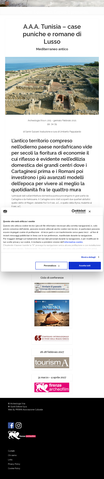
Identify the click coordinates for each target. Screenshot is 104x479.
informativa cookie (73, 242)
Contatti (11, 451)
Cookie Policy (14, 468)
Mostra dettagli (88, 257)
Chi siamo (12, 455)
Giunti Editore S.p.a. (18, 407)
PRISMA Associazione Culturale (29, 410)
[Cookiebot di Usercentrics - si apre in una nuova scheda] (74, 211)
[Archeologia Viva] (52, 3)
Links (10, 460)
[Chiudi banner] (95, 211)
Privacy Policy (14, 464)
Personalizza (50, 265)
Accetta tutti (84, 265)
